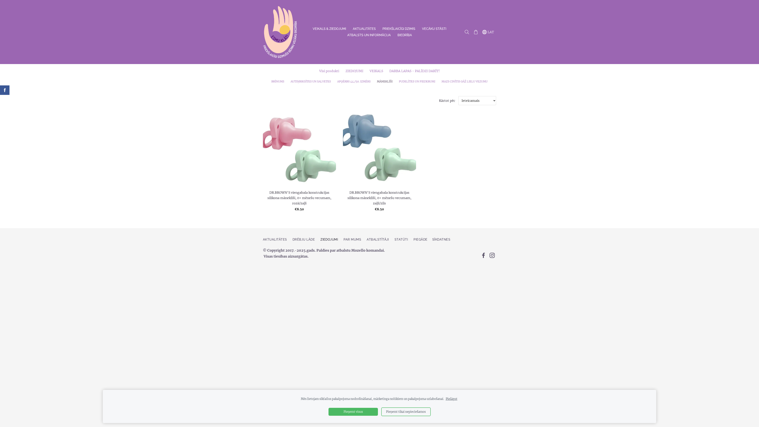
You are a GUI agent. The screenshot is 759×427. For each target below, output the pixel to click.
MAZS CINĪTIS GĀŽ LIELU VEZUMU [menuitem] (465, 81)
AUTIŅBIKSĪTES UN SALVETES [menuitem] (311, 81)
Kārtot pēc (447, 101)
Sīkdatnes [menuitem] (441, 239)
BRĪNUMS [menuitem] (277, 81)
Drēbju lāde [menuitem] (304, 239)
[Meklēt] (467, 32)
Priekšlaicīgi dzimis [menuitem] (398, 29)
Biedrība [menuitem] (404, 35)
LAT (490, 32)
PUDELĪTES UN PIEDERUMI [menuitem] (417, 81)
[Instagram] (492, 255)
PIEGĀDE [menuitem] (420, 239)
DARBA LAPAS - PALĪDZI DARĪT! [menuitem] (414, 71)
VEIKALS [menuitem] (376, 71)
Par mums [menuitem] (352, 239)
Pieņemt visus (353, 412)
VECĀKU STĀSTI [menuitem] (434, 29)
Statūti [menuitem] (401, 239)
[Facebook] (483, 255)
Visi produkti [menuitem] (329, 71)
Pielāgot (451, 399)
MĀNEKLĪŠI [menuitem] (385, 81)
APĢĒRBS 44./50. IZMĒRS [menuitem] (354, 81)
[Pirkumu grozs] (475, 32)
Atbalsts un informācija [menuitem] (369, 35)
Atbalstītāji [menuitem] (378, 239)
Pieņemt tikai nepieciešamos (406, 412)
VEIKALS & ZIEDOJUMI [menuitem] (329, 29)
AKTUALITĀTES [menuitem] (364, 29)
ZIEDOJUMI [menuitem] (354, 71)
